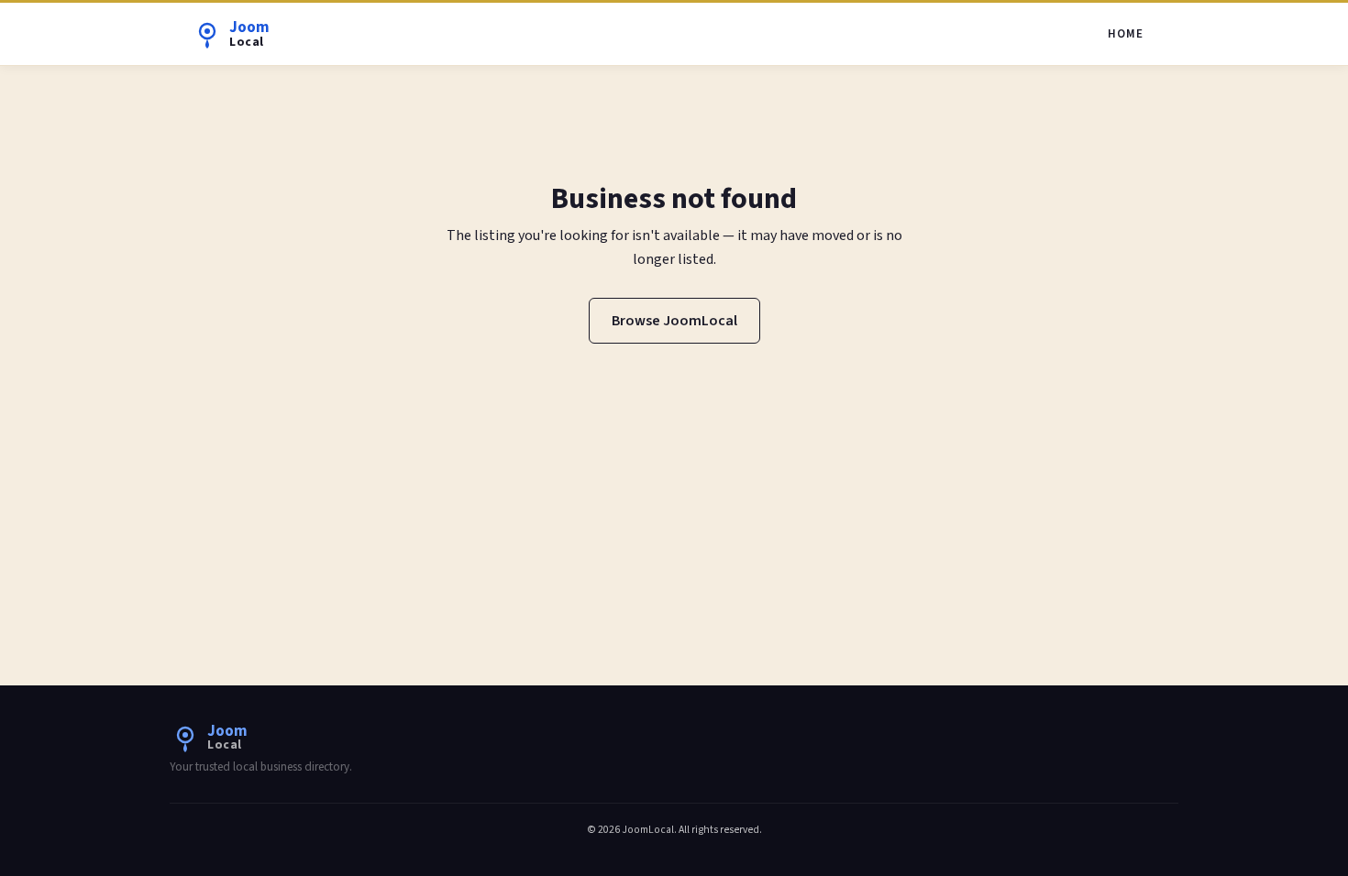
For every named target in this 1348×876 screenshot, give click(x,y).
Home (1126, 34)
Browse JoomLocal (674, 321)
